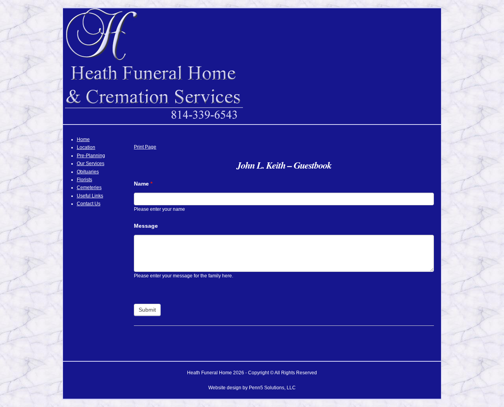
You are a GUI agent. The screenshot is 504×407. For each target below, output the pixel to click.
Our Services (90, 163)
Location (86, 147)
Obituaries (88, 172)
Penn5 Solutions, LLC (272, 387)
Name (143, 183)
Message (146, 226)
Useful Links (90, 196)
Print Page (145, 147)
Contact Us (88, 203)
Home (83, 139)
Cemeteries (89, 187)
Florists (84, 179)
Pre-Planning (91, 155)
